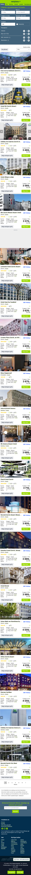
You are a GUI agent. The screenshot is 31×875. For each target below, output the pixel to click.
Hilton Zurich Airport (7, 656)
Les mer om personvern (15, 869)
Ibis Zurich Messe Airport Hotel (11, 212)
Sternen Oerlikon (6, 692)
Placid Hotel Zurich (7, 479)
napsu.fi (8, 860)
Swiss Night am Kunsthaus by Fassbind (13, 621)
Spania (22, 839)
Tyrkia (12, 847)
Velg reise (25, 84)
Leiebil (21, 4)
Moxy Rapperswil (6, 373)
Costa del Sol (14, 844)
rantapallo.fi (3, 860)
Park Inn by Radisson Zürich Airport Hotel (14, 70)
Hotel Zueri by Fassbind (8, 302)
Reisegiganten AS (17, 857)
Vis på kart (4, 49)
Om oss (3, 822)
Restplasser (4, 847)
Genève (3, 410)
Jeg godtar (11, 872)
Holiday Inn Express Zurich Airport (12, 141)
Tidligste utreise (5, 16)
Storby (11, 4)
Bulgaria (22, 850)
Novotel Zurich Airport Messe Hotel (12, 515)
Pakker (2, 4)
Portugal (13, 850)
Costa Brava (14, 842)
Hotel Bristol (5, 586)
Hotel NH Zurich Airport (8, 106)
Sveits (6, 72)
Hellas (21, 844)
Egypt (12, 852)
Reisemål (3, 848)
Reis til (17, 10)
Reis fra (3, 10)
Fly (7, 4)
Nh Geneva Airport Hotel (9, 444)
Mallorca (13, 841)
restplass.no (4, 858)
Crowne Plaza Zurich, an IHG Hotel (12, 337)
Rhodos (22, 845)
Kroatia (22, 848)
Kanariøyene (23, 841)
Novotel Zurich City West (9, 763)
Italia (21, 847)
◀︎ (1, 60)
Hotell (16, 4)
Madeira (22, 852)
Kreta (12, 845)
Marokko (22, 851)
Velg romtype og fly (7, 84)
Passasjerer (4, 27)
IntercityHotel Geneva (8, 408)
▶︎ (29, 60)
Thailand (13, 851)
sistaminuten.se (11, 858)
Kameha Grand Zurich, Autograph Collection (15, 550)
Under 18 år (14, 839)
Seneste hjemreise (21, 16)
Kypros (12, 848)
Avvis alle (20, 872)
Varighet (3, 21)
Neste (15, 784)
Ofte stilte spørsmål (6, 825)
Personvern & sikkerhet (6, 826)
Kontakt (3, 823)
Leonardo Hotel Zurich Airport (10, 266)
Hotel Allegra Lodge (7, 177)
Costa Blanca (23, 842)
